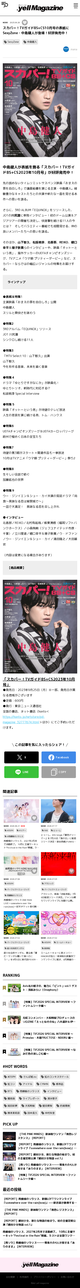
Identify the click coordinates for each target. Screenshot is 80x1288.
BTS (10, 1091)
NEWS (5, 22)
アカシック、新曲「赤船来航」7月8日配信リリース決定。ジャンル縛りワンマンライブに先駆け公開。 (58, 897)
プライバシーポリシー (44, 1277)
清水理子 (52, 1098)
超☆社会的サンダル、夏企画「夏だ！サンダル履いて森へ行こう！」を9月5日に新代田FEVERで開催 (21, 956)
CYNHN (44, 1084)
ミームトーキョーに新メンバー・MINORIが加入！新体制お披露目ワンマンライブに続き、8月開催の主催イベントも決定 (58, 956)
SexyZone (13, 41)
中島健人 (32, 41)
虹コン (11, 1084)
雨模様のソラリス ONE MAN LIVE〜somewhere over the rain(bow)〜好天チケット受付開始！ (20, 903)
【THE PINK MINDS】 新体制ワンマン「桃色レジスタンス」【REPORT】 (39, 1211)
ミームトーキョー (63, 942)
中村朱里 (50, 1113)
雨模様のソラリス (14, 895)
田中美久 (32, 1113)
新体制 (47, 948)
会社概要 (10, 1277)
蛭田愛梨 (47, 1105)
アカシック (49, 883)
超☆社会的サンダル (15, 948)
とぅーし (57, 830)
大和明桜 (30, 1105)
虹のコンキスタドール (57, 1076)
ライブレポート (31, 1098)
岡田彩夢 (12, 1105)
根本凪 (59, 1084)
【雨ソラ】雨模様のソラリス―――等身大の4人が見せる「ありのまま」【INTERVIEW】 (39, 1244)
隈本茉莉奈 (14, 1113)
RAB (46, 830)
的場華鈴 (65, 1105)
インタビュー (54, 1091)
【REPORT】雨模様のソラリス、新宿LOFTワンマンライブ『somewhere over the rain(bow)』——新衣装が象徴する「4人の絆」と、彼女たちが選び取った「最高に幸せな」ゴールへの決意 (39, 1201)
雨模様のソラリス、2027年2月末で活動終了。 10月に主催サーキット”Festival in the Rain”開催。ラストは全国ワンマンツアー (21, 844)
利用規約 (24, 1277)
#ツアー (22, 830)
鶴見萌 (11, 1098)
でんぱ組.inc (30, 1076)
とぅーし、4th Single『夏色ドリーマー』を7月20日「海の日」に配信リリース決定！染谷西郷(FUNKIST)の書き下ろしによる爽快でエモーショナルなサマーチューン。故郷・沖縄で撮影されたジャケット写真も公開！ (58, 838)
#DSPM (10, 830)
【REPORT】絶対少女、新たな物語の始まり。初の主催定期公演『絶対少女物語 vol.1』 (39, 1222)
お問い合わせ (67, 1277)
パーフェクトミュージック (18, 889)
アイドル (27, 1084)
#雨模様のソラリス (15, 836)
